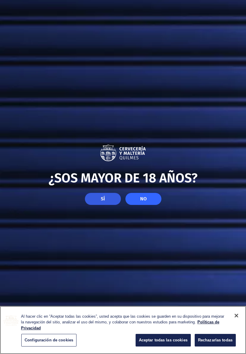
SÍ (103, 199)
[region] (123, 330)
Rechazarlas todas (215, 340)
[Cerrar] (236, 315)
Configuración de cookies (49, 340)
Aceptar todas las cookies (163, 340)
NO (143, 199)
